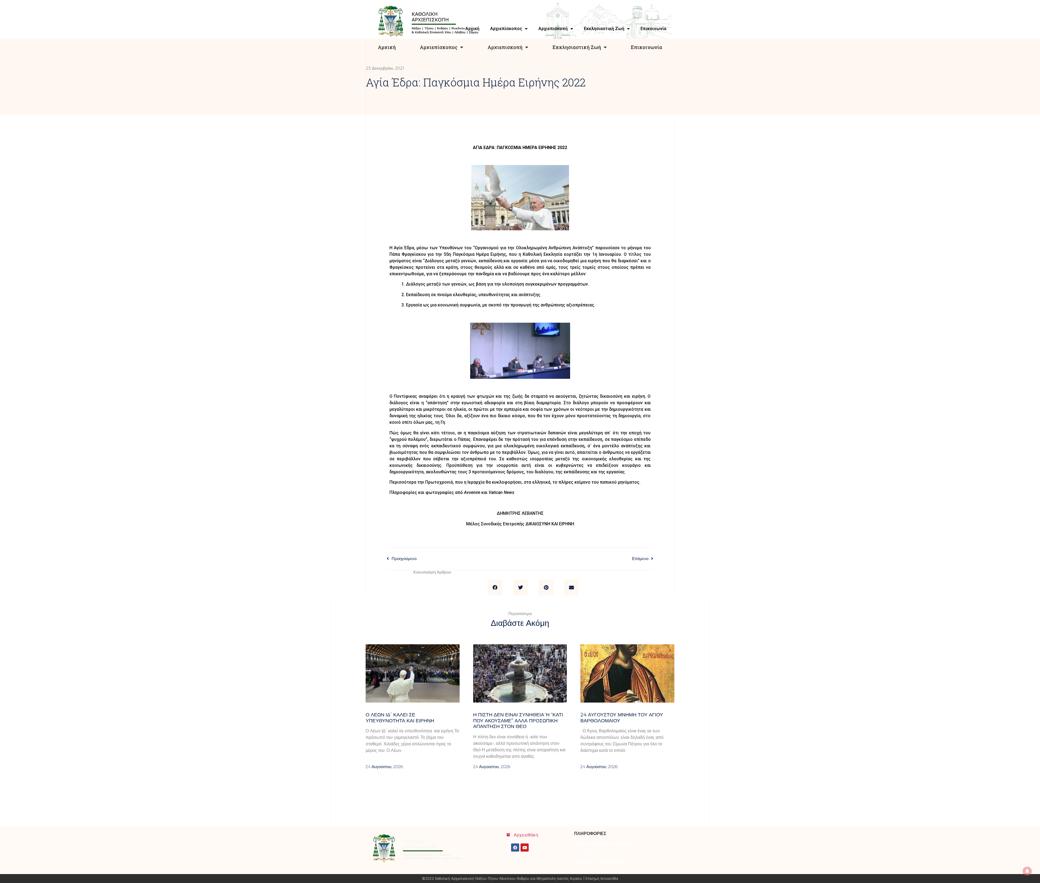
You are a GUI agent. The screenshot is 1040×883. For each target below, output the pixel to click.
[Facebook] (515, 847)
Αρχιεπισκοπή (504, 47)
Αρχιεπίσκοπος (438, 47)
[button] (495, 587)
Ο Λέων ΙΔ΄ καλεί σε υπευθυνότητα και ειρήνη (400, 718)
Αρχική (387, 47)
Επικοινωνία (646, 47)
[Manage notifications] (1027, 871)
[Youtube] (525, 847)
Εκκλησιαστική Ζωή (576, 47)
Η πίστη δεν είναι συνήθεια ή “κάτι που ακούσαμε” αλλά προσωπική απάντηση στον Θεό (518, 720)
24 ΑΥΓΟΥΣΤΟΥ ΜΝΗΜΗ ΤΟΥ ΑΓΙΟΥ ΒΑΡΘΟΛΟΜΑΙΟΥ (621, 718)
